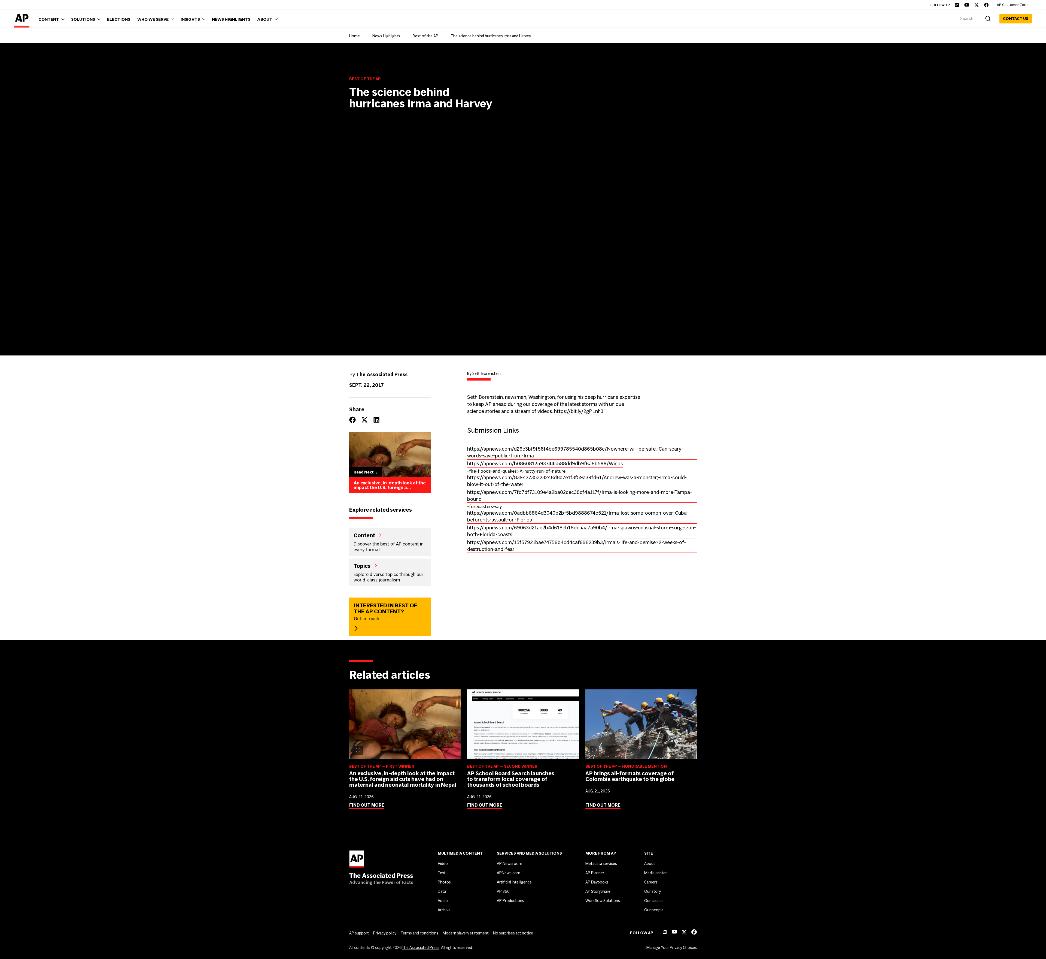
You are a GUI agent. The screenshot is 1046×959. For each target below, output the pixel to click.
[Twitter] (976, 5)
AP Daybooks (597, 882)
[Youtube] (966, 5)
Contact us (1015, 18)
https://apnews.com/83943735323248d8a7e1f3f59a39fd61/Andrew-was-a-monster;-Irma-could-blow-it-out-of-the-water (577, 481)
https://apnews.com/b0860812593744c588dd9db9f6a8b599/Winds (545, 463)
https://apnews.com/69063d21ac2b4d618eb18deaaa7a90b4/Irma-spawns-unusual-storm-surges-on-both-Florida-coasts (581, 531)
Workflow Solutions (602, 900)
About (649, 863)
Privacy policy (384, 933)
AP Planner (594, 873)
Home (354, 36)
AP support (359, 933)
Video (443, 863)
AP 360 (503, 891)
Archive (444, 910)
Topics (362, 565)
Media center (655, 873)
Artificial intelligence (514, 882)
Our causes (654, 900)
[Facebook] (986, 5)
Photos (444, 882)
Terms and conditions (419, 933)
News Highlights (386, 36)
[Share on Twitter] (364, 420)
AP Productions (510, 900)
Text (442, 873)
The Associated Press (420, 947)
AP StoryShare (597, 891)
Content (364, 535)
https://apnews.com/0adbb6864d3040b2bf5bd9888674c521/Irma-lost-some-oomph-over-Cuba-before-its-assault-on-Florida (578, 516)
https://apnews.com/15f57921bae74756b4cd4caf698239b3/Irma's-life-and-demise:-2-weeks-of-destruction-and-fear (576, 546)
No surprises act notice (513, 933)
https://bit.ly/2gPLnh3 (578, 411)
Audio (443, 900)
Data (442, 891)
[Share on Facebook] (352, 420)
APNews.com (508, 873)
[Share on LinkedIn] (376, 420)
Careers (651, 882)
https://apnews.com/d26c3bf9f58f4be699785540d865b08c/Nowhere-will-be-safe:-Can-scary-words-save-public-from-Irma (575, 452)
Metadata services (601, 863)
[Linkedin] (957, 5)
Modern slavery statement (466, 933)
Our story (652, 891)
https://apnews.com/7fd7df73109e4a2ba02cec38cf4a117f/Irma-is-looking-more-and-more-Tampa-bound (579, 495)
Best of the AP (425, 36)
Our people (654, 910)
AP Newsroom (509, 863)
